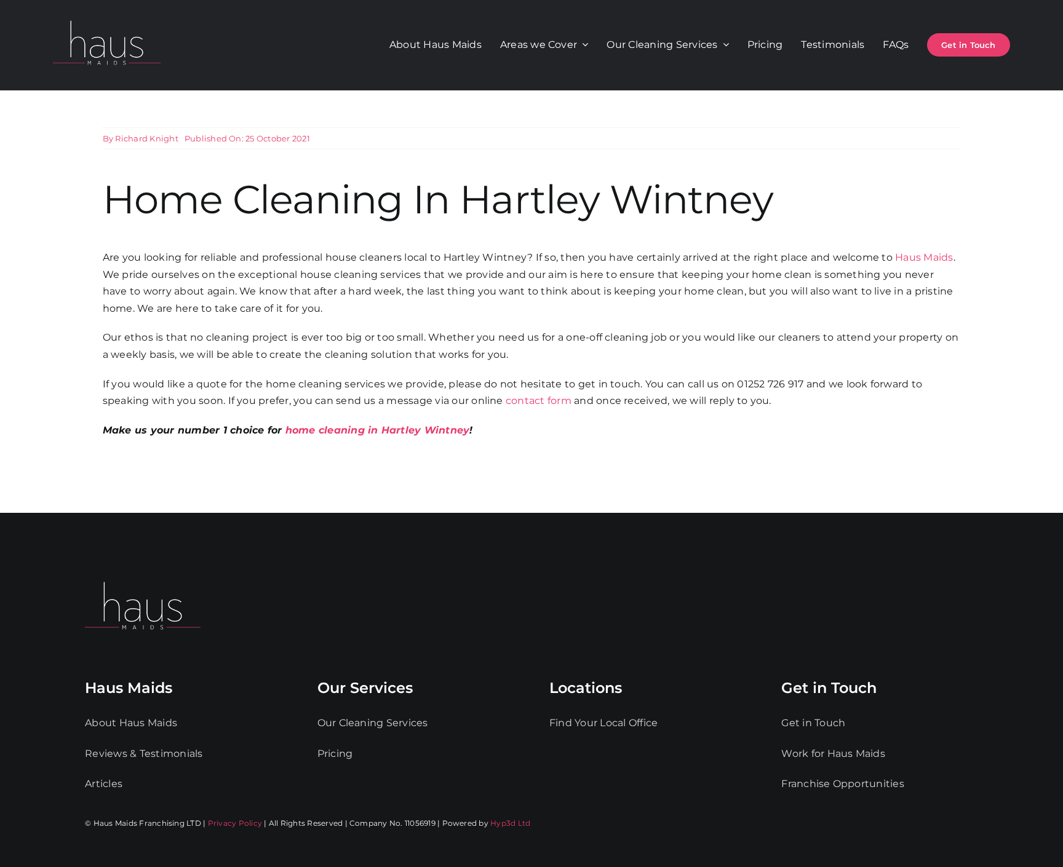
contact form (538, 400)
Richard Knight (146, 138)
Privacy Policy (235, 823)
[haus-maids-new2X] (107, 18)
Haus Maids (924, 257)
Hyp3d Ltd (510, 823)
